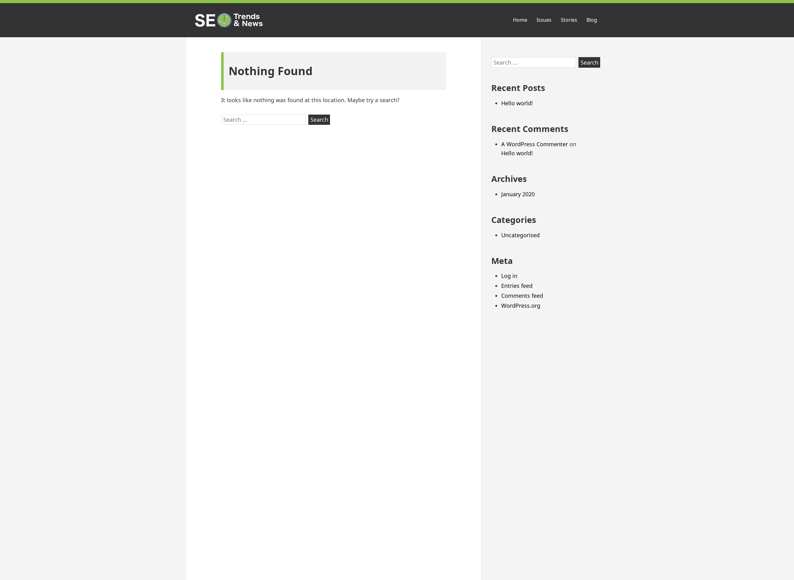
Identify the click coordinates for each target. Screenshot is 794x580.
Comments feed (522, 295)
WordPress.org (520, 305)
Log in (509, 275)
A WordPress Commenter (534, 144)
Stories (569, 19)
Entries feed (517, 285)
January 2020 (518, 194)
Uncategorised (520, 235)
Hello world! (517, 103)
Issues (544, 19)
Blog (592, 19)
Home (520, 19)
